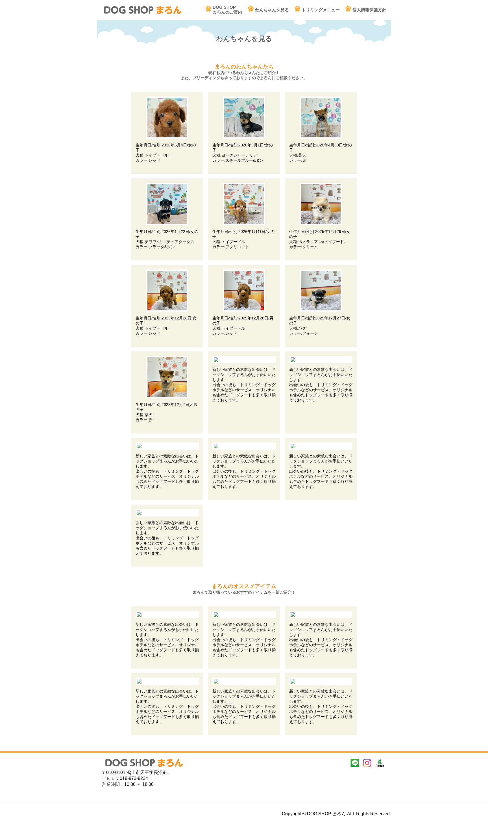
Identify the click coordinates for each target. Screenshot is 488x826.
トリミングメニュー (321, 9)
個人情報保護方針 (369, 9)
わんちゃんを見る (272, 9)
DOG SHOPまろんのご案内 (227, 9)
